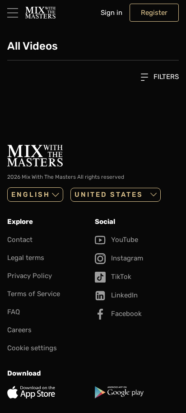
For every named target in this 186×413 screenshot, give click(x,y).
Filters (165, 77)
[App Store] (49, 392)
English (30, 194)
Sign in (111, 13)
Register (154, 13)
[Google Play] (137, 392)
